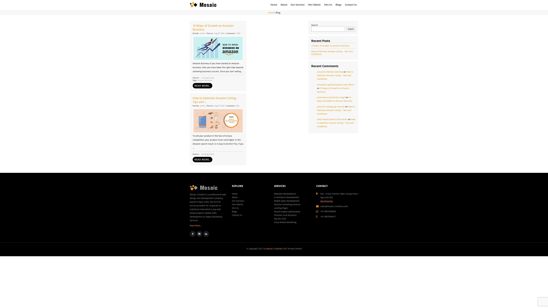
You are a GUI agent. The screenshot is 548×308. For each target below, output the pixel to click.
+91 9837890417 (328, 216)
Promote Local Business (285, 215)
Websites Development (285, 193)
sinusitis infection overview (330, 71)
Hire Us (328, 4)
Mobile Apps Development (286, 200)
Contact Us (351, 4)
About (284, 4)
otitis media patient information (332, 119)
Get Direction (326, 201)
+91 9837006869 (328, 211)
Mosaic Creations (274, 248)
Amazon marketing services (287, 204)
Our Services (298, 4)
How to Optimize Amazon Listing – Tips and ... (215, 100)
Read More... (196, 225)
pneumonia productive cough (331, 97)
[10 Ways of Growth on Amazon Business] (218, 48)
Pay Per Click (280, 218)
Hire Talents (314, 4)
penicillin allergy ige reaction (331, 106)
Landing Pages (281, 208)
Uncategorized (207, 77)
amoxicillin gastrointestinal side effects (335, 84)
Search (314, 25)
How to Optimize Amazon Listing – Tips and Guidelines (335, 75)
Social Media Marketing (285, 222)
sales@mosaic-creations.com (334, 206)
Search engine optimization (287, 211)
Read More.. (202, 85)
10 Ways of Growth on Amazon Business (213, 27)
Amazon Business (204, 80)
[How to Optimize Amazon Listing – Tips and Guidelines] (218, 120)
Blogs (339, 4)
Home (274, 4)
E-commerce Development (286, 197)
